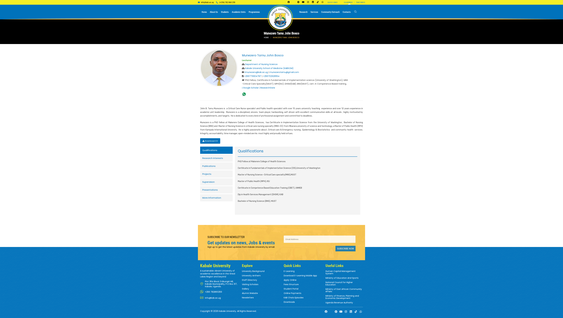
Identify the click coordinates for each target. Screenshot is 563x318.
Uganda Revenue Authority (339, 302)
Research (303, 12)
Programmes (254, 12)
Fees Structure (291, 284)
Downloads (289, 302)
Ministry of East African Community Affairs (343, 290)
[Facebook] (289, 2)
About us (214, 12)
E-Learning (289, 271)
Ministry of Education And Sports (341, 277)
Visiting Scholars (250, 284)
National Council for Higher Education (339, 283)
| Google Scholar (250, 87)
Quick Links (332, 2)
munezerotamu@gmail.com (284, 72)
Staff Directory (249, 280)
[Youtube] (303, 2)
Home (204, 12)
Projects (206, 174)
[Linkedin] (313, 2)
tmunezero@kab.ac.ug (256, 72)
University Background (253, 271)
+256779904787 (252, 76)
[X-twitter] (293, 2)
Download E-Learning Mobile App (300, 275)
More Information (211, 197)
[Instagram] (308, 2)
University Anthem (251, 275)
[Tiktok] (318, 2)
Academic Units (239, 12)
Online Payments (292, 293)
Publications (209, 166)
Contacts (347, 12)
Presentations (210, 189)
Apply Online (290, 280)
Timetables (360, 2)
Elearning (348, 2)
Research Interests (212, 158)
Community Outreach (330, 12)
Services (314, 12)
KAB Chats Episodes (293, 297)
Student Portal (291, 288)
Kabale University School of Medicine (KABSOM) (269, 68)
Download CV (211, 141)
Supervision (208, 181)
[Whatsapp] (322, 2)
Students (225, 12)
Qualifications (209, 150)
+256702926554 (271, 76)
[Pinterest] (298, 2)
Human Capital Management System (340, 272)
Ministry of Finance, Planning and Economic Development (342, 297)
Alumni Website (250, 293)
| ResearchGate (267, 87)
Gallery (245, 288)
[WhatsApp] (244, 94)
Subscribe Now (345, 248)
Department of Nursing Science (261, 64)
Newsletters (248, 297)
